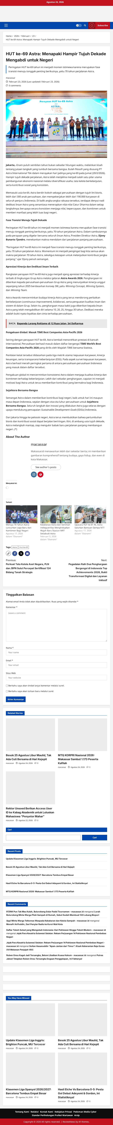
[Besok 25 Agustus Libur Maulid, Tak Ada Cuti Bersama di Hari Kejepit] (30, 734)
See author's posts (45, 467)
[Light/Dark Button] (79, 25)
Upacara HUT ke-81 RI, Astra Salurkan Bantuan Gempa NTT (89, 526)
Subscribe (103, 25)
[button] (6, 25)
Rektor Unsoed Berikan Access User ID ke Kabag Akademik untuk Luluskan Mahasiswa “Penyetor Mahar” (30, 812)
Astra (15, 547)
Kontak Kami (46, 1111)
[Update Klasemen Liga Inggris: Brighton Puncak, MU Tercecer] (30, 1019)
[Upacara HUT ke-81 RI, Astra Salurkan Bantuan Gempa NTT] (90, 514)
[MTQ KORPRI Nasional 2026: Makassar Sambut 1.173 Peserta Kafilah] (82, 734)
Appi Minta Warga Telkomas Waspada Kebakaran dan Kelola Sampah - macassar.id (47, 920)
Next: (88, 570)
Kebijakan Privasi (63, 1111)
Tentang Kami (22, 1111)
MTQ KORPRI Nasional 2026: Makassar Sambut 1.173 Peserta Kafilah (78, 759)
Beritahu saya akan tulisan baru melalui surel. (31, 691)
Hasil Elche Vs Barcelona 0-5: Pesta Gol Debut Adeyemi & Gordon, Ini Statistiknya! (47, 883)
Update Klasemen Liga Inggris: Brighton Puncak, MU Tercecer (37, 858)
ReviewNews (69, 1121)
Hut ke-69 (23, 547)
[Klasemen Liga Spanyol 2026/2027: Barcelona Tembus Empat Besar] (30, 1069)
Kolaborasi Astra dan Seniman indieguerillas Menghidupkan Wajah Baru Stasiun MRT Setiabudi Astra (55, 529)
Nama (10, 647)
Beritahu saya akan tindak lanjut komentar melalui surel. (36, 685)
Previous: (28, 566)
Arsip (77, 1115)
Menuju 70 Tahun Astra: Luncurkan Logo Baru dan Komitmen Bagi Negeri (18, 527)
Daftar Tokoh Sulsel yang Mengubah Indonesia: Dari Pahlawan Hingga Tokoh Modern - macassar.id (56, 930)
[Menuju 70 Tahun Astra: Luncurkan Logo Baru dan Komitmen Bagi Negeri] (21, 514)
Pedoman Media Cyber (84, 1111)
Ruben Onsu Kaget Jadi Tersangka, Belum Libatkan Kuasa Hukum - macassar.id (46, 955)
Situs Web (11, 673)
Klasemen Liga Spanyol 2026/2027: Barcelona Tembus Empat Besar (40, 875)
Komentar (11, 607)
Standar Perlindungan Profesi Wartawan (52, 1115)
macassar (10, 77)
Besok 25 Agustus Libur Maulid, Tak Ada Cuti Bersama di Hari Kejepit (40, 867)
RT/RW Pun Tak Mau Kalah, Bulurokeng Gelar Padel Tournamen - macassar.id (45, 911)
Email (9, 660)
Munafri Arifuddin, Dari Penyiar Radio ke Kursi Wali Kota (34, 924)
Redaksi (35, 1111)
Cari (10, 829)
